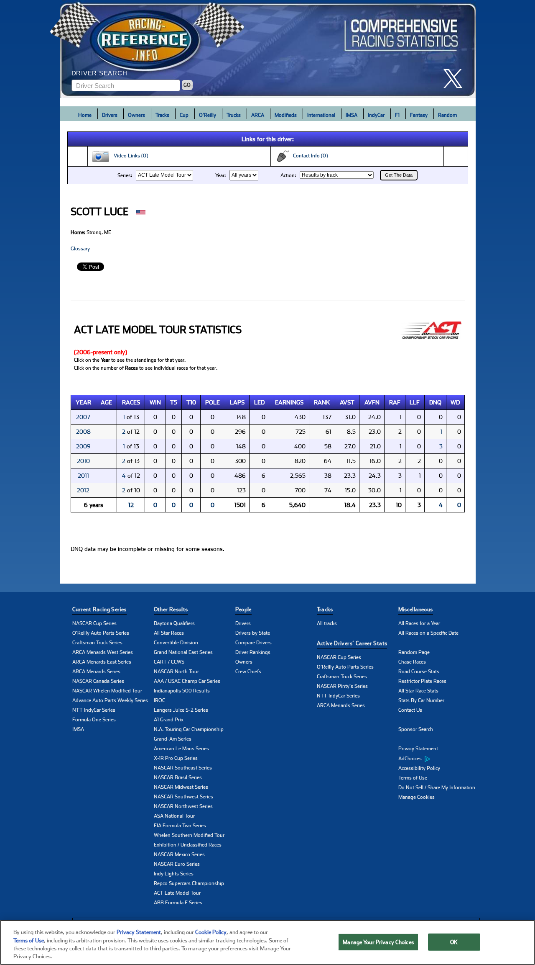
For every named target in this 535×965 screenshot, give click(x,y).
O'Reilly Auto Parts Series (100, 633)
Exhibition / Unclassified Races (188, 845)
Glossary (80, 249)
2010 (83, 461)
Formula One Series (94, 720)
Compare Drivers (253, 643)
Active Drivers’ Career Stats (352, 643)
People (243, 609)
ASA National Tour (174, 816)
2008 (83, 431)
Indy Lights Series (174, 874)
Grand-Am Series (172, 739)
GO (187, 85)
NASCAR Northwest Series (183, 806)
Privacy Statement (418, 748)
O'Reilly (207, 115)
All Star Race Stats (418, 691)
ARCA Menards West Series (102, 652)
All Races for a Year (419, 623)
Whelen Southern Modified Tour (189, 835)
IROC (159, 700)
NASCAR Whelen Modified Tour (107, 691)
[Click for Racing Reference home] (268, 49)
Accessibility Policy (419, 768)
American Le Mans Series (181, 748)
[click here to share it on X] (456, 78)
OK (454, 942)
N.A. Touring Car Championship (189, 729)
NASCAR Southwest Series (183, 797)
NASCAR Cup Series (94, 623)
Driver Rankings (252, 652)
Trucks (234, 115)
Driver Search (99, 73)
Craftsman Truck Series (97, 643)
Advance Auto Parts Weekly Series (110, 700)
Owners (136, 115)
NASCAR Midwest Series (181, 787)
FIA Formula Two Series (180, 826)
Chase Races (412, 662)
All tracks (327, 623)
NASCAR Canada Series (98, 681)
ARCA (257, 115)
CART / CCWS (169, 662)
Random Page (414, 652)
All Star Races (169, 633)
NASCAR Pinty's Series (342, 686)
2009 (83, 446)
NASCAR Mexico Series (179, 854)
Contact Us (410, 710)
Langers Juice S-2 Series (181, 710)
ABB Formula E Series (178, 903)
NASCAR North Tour (176, 671)
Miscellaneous (415, 609)
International (321, 115)
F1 (397, 115)
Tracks (162, 115)
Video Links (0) (129, 156)
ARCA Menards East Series (101, 662)
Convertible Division (176, 643)
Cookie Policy (211, 932)
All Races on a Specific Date (428, 633)
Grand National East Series (183, 652)
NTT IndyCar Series (93, 710)
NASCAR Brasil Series (178, 777)
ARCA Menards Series (96, 671)
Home (85, 115)
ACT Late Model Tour (177, 893)
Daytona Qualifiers (174, 623)
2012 (83, 490)
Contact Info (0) (308, 156)
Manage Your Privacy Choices (378, 942)
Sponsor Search (415, 729)
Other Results (171, 609)
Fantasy (419, 115)
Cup (184, 115)
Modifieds (286, 115)
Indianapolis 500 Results (182, 691)
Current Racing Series (99, 609)
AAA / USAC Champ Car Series (187, 681)
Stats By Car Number (421, 700)
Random (447, 115)
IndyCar (376, 115)
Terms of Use (412, 778)
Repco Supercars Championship (189, 883)
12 (131, 505)
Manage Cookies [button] (416, 797)
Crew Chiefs (248, 671)
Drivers (109, 115)
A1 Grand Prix (168, 720)
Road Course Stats (418, 671)
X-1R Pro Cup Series (176, 758)
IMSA (351, 115)
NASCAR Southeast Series (183, 768)
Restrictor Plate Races (422, 681)
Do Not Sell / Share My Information (436, 787)
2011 (83, 475)
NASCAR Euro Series (177, 864)
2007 (83, 417)
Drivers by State (252, 633)
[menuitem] (439, 759)
